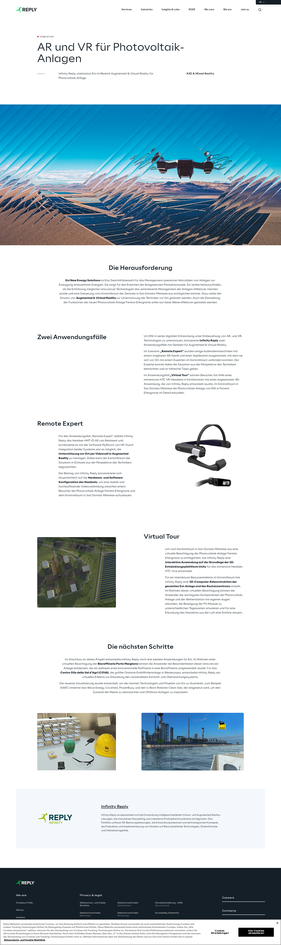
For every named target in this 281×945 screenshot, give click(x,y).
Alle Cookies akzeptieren (256, 932)
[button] (243, 898)
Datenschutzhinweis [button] (90, 914)
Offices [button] (20, 910)
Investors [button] (20, 917)
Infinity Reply (114, 807)
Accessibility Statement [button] (167, 913)
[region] (140, 932)
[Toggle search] (260, 10)
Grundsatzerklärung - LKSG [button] (169, 904)
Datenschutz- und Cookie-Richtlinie (24, 940)
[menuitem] (126, 10)
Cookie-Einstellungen (220, 932)
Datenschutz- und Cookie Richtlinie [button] (93, 904)
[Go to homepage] (26, 10)
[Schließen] (277, 923)
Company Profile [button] (24, 903)
